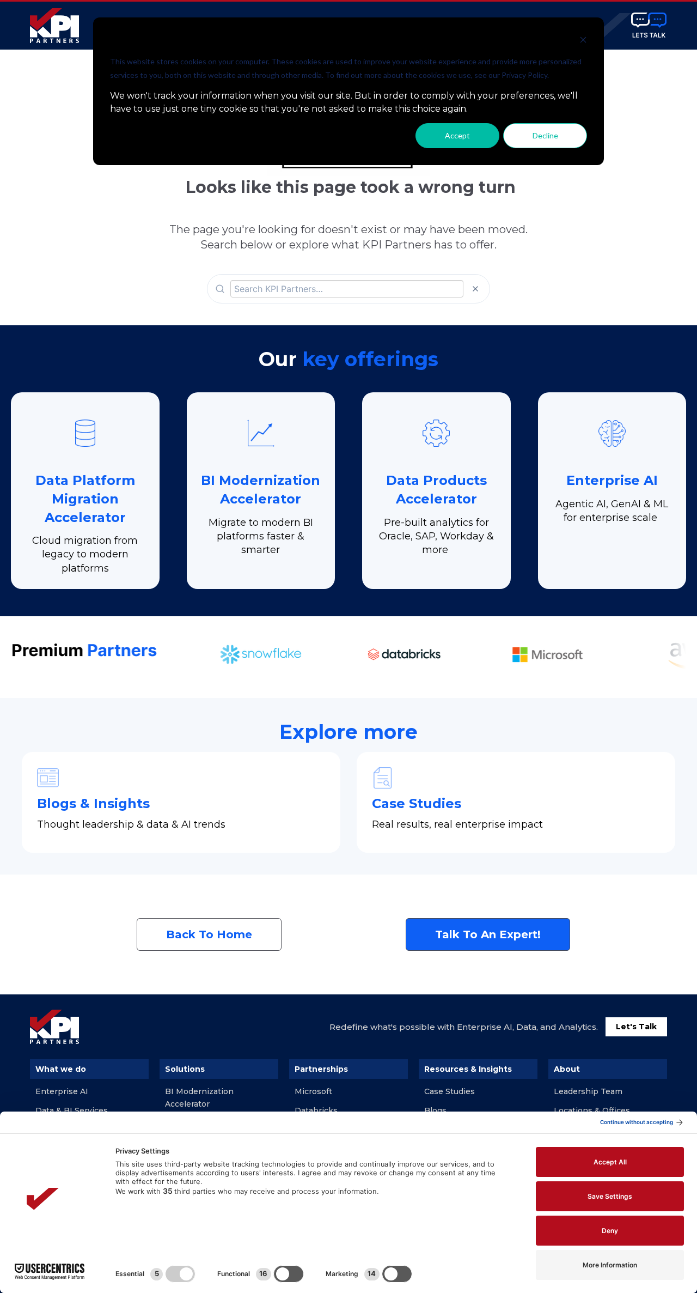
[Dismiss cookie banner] (583, 41)
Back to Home (209, 934)
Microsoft (313, 1091)
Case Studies (449, 1091)
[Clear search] (475, 288)
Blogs (435, 1110)
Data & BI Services (71, 1110)
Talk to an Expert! (488, 934)
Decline (545, 135)
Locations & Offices (592, 1110)
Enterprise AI (61, 1091)
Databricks (316, 1110)
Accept (457, 135)
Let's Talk (636, 1026)
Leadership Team (588, 1091)
